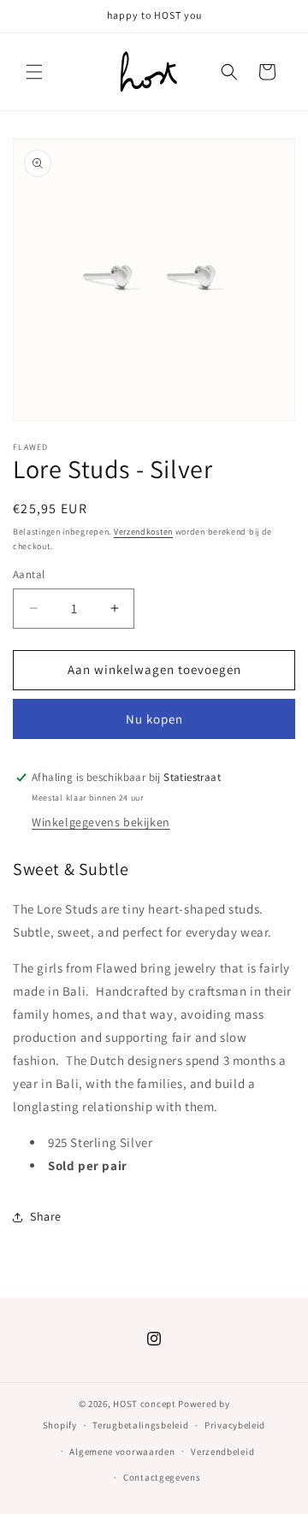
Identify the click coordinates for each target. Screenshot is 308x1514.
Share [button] (46, 1216)
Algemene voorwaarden (122, 1452)
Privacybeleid (234, 1425)
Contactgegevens (162, 1477)
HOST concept (144, 1404)
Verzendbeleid (222, 1452)
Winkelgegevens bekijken (101, 822)
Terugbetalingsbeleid (140, 1425)
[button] (34, 72)
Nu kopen (154, 719)
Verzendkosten (143, 531)
